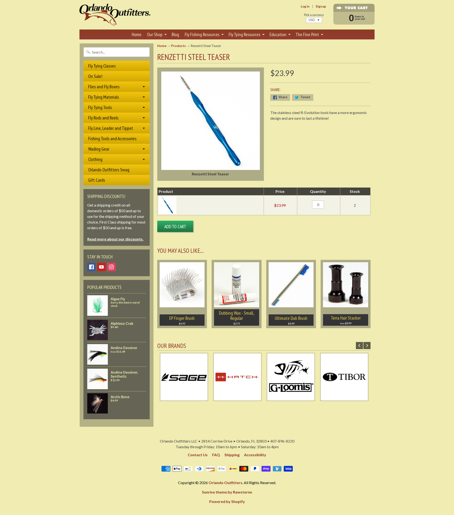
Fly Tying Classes (102, 66)
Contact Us (198, 454)
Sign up (321, 6)
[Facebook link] (91, 267)
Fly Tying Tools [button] (100, 107)
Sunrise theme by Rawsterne (227, 492)
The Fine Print (307, 34)
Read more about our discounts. (115, 239)
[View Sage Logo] (184, 398)
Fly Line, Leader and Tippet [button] (110, 128)
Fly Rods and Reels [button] (103, 118)
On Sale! (95, 76)
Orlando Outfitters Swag (108, 170)
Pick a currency (314, 15)
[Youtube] (101, 267)
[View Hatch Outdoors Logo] (237, 398)
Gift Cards (96, 180)
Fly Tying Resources (244, 34)
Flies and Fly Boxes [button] (103, 87)
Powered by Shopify (227, 501)
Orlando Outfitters (225, 482)
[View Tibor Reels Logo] (344, 398)
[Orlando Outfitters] (114, 15)
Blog (175, 34)
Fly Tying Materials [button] (103, 97)
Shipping (232, 454)
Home (136, 34)
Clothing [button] (95, 159)
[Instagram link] (111, 267)
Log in (305, 6)
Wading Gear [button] (98, 149)
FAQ (216, 454)
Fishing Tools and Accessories (112, 138)
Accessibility (255, 454)
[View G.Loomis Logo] (291, 398)
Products (178, 46)
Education (278, 34)
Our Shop (154, 34)
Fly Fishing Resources (202, 34)
